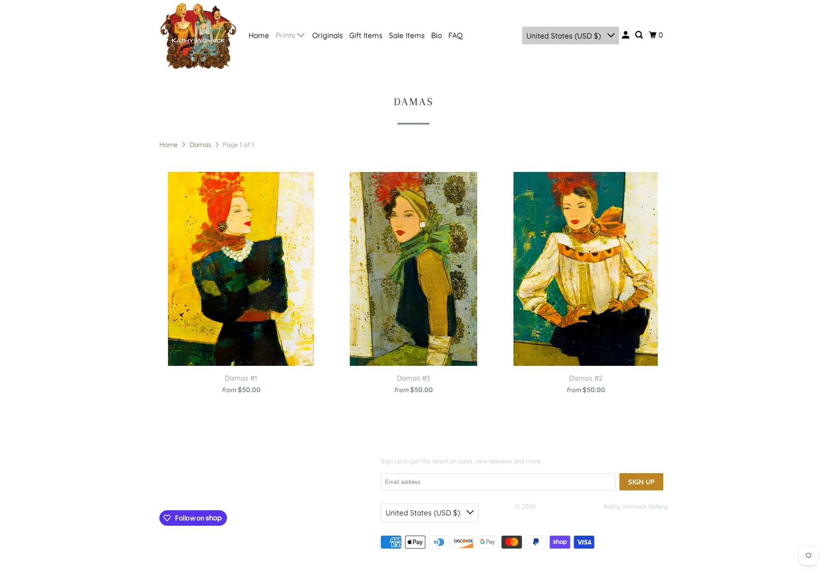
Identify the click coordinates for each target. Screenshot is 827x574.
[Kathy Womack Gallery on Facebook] (172, 490)
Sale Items (407, 35)
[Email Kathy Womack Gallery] (233, 490)
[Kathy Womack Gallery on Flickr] (216, 490)
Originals (327, 35)
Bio (436, 35)
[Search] (640, 35)
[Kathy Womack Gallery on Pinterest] (199, 490)
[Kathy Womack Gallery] (198, 35)
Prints (286, 35)
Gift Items (365, 35)
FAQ (455, 35)
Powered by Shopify (542, 517)
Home (259, 35)
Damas (201, 144)
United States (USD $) (564, 35)
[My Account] (626, 35)
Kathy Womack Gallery (569, 506)
